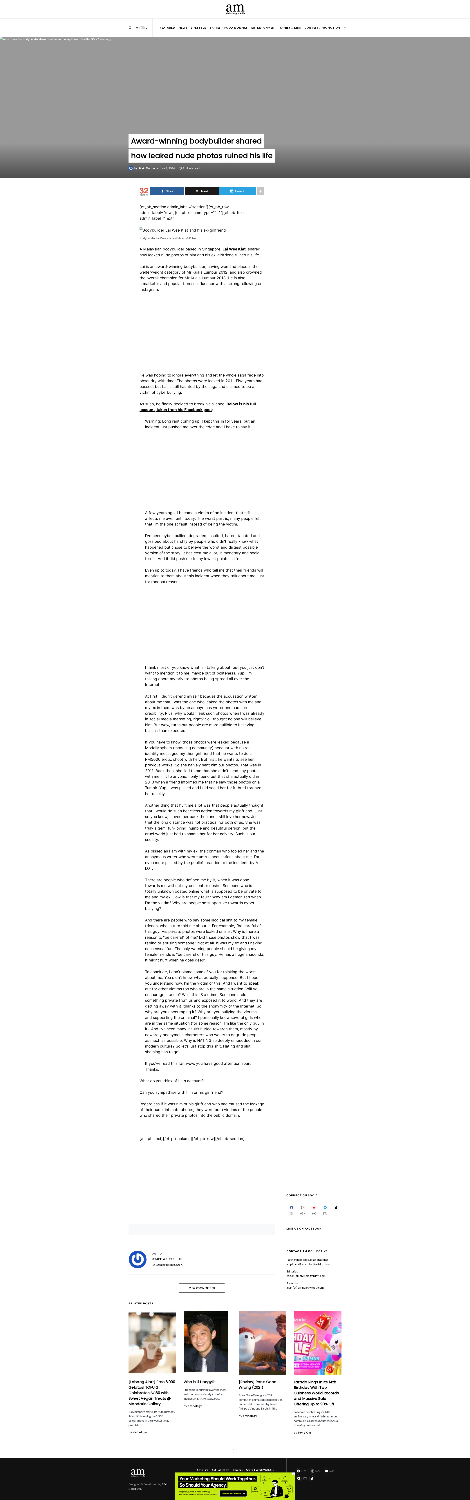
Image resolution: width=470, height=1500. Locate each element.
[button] (130, 27)
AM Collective (220, 1470)
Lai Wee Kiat (234, 249)
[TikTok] (336, 1210)
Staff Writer (163, 1259)
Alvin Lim (202, 1470)
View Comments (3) (202, 1288)
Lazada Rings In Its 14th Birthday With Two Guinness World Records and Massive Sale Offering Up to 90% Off (316, 1393)
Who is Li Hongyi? (199, 1381)
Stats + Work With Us (260, 1470)
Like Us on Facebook (303, 1228)
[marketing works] (235, 1486)
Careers (238, 1470)
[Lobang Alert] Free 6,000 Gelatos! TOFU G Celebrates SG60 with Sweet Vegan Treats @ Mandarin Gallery (152, 1392)
